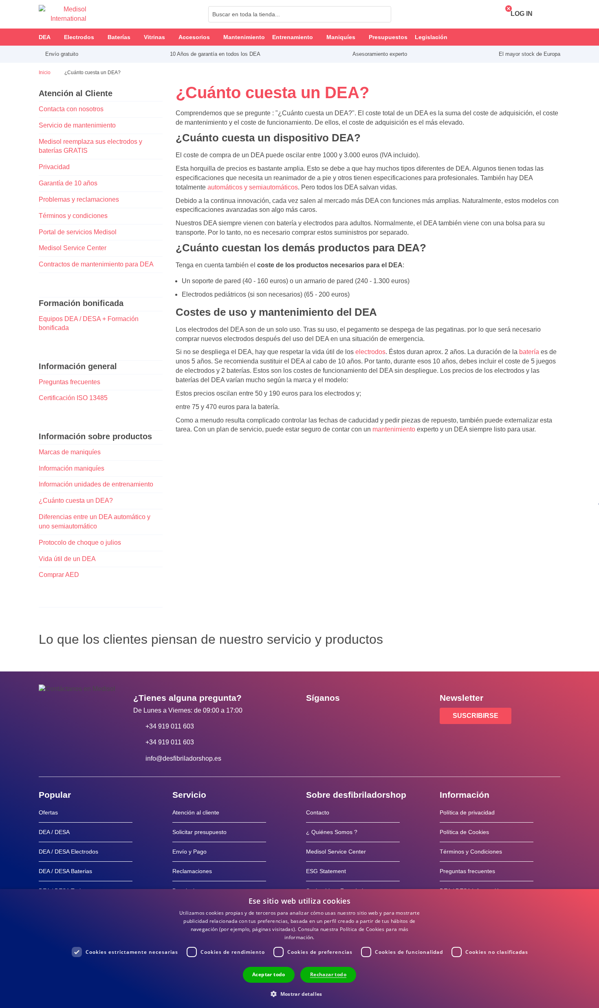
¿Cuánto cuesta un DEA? (76, 500)
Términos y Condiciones (471, 851)
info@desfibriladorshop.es (183, 758)
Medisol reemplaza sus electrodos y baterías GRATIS (90, 146)
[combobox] (299, 14)
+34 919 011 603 (169, 726)
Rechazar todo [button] (328, 974)
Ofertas (48, 812)
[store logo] (62, 14)
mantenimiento (393, 429)
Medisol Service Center (72, 247)
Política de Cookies (464, 832)
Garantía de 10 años (68, 183)
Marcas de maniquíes (70, 452)
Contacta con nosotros (71, 109)
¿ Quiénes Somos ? (331, 832)
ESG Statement (326, 871)
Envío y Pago (189, 851)
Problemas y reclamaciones (79, 199)
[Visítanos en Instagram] (361, 716)
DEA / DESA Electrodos (68, 851)
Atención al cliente (195, 812)
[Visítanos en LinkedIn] (338, 716)
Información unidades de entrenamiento (96, 484)
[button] (299, 993)
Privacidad (54, 166)
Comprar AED (59, 574)
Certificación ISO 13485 (73, 397)
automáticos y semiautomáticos (252, 187)
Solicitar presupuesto (199, 832)
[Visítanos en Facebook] (314, 716)
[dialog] (299, 948)
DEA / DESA (54, 832)
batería (529, 351)
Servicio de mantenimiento (77, 125)
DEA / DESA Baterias (65, 871)
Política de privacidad (467, 812)
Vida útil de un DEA (67, 558)
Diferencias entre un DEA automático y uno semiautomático (94, 521)
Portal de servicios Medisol (78, 232)
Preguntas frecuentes (69, 382)
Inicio (45, 72)
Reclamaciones (192, 871)
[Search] (382, 14)
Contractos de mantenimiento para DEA (96, 264)
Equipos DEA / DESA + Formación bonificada (89, 323)
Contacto (317, 812)
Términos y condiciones (73, 215)
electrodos (370, 351)
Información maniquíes (71, 468)
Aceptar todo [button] (268, 974)
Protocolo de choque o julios (80, 542)
